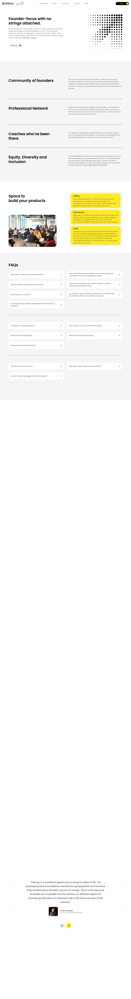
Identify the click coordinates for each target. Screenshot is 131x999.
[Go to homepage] (13, 3)
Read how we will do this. (98, 165)
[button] (28, 244)
